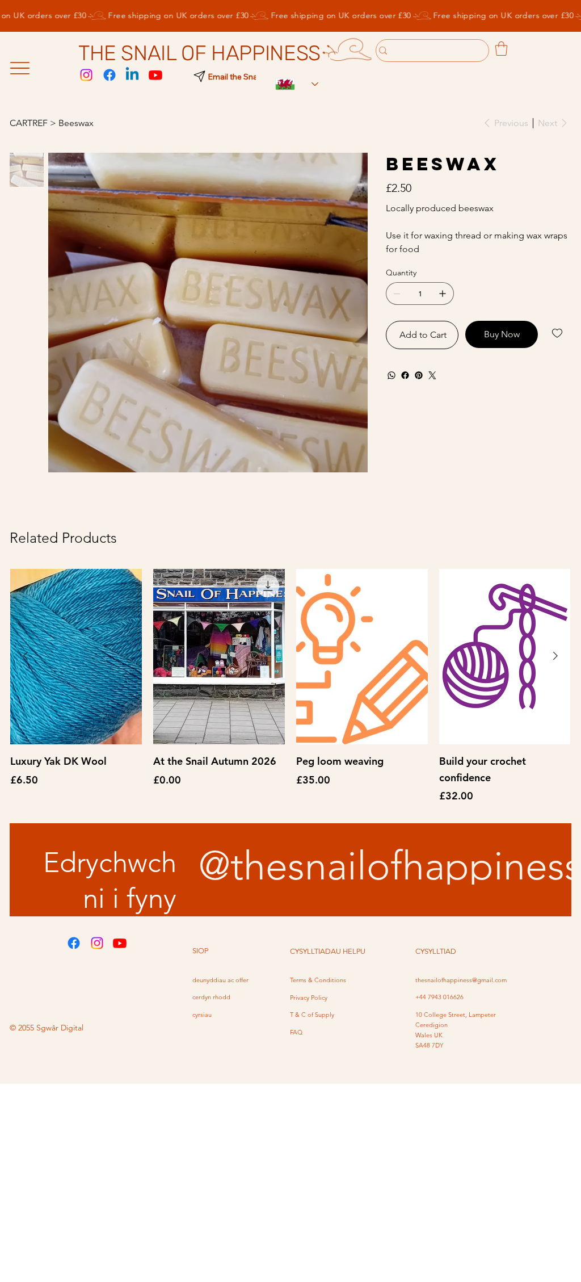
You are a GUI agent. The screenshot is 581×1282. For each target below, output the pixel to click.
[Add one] (442, 293)
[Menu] (20, 68)
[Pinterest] (418, 375)
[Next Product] (555, 656)
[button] (501, 48)
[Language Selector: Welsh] (291, 84)
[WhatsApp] (391, 375)
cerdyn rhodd (211, 997)
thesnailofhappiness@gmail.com (461, 980)
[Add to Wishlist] (558, 333)
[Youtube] (155, 75)
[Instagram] (86, 75)
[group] (290, 686)
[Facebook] (109, 75)
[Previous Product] (25, 656)
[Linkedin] (132, 75)
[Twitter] (432, 375)
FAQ (296, 1032)
